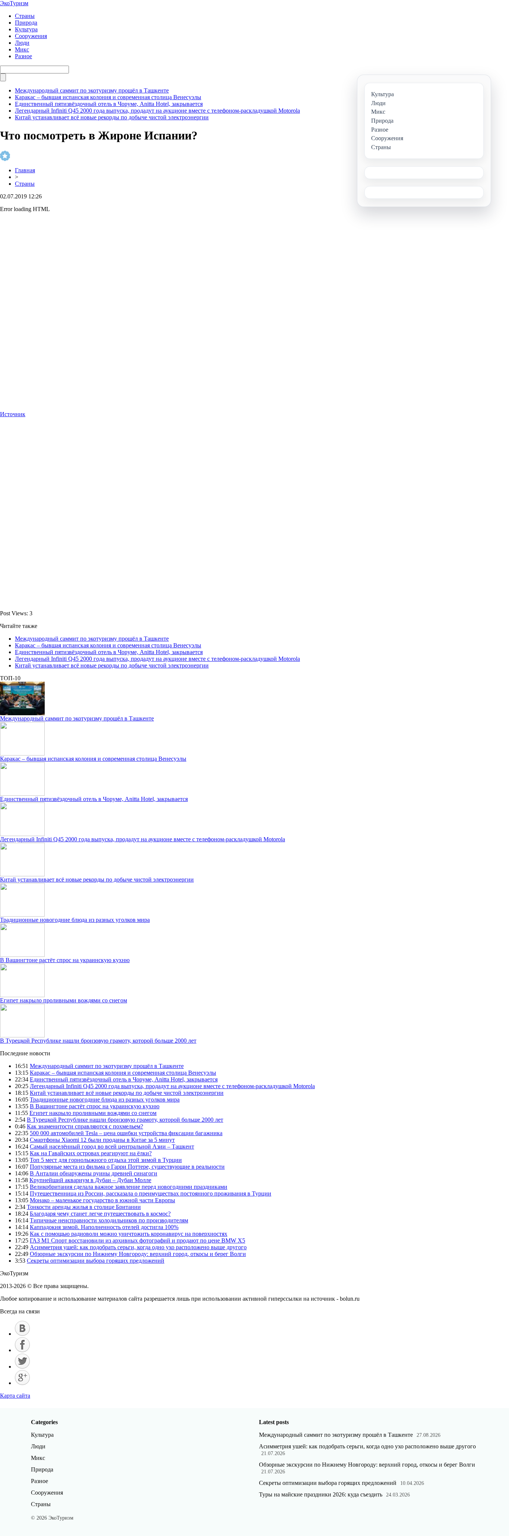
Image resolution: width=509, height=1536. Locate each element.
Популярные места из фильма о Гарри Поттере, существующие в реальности (127, 1166)
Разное (23, 56)
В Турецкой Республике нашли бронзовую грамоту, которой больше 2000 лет (98, 1040)
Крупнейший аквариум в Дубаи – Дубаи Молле (90, 1180)
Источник (12, 414)
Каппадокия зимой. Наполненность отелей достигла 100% (104, 1227)
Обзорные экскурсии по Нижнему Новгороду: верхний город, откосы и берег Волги (138, 1254)
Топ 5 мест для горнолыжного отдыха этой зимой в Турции (106, 1160)
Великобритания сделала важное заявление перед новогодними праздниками (128, 1187)
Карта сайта (15, 1395)
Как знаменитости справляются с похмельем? (85, 1126)
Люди (22, 43)
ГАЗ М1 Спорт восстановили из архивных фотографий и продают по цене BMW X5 (137, 1240)
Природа (26, 22)
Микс (22, 49)
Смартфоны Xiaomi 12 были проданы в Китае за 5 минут (102, 1140)
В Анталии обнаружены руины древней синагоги (93, 1173)
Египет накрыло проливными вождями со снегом (63, 1000)
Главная (25, 170)
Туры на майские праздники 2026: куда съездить (320, 1494)
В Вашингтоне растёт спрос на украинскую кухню (65, 960)
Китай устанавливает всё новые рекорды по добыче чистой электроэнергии (112, 117)
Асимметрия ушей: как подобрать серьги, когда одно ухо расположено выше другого (138, 1247)
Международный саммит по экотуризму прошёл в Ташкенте (92, 90)
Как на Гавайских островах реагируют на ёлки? (91, 1153)
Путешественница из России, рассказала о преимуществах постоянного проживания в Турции (150, 1193)
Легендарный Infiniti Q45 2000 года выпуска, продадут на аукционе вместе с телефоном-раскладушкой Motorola (157, 110)
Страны (25, 16)
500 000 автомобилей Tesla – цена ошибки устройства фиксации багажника (126, 1133)
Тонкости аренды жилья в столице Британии (84, 1207)
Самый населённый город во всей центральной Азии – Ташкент (112, 1146)
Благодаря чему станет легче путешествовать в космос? (100, 1213)
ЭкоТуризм (14, 3)
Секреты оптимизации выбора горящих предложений (95, 1260)
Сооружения (31, 36)
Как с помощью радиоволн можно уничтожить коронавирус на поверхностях (128, 1234)
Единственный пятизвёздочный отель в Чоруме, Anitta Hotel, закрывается (109, 104)
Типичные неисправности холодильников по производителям (109, 1220)
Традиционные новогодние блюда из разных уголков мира (75, 920)
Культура (26, 29)
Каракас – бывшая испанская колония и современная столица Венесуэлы (108, 97)
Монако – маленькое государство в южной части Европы (102, 1200)
